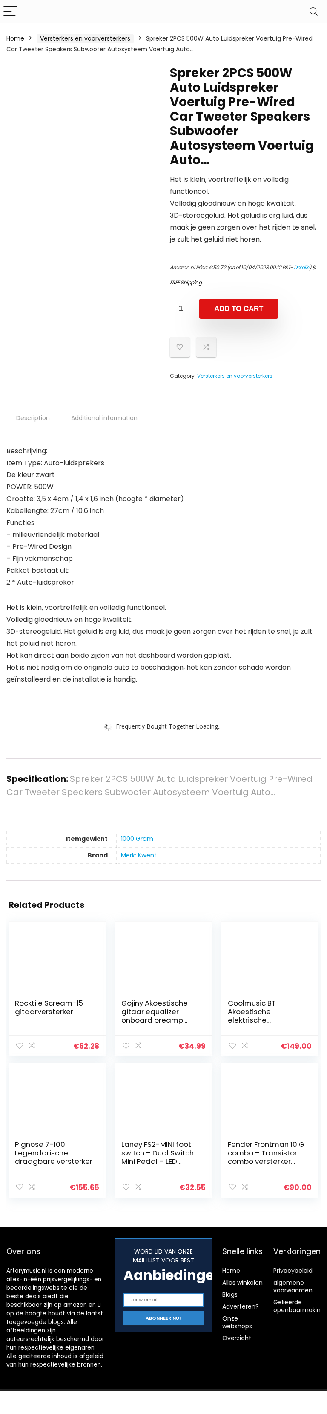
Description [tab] (33, 418)
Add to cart (238, 309)
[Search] (314, 11)
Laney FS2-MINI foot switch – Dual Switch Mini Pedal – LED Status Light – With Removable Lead (157, 1161)
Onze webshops (237, 1322)
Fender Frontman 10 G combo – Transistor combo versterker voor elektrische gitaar (266, 1161)
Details (301, 267)
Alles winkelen (242, 1282)
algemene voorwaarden (293, 1286)
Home (15, 38)
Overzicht (236, 1338)
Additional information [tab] (104, 418)
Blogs (230, 1294)
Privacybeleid (293, 1270)
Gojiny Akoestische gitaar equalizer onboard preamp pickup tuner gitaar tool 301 (155, 1020)
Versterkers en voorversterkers (85, 38)
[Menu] (10, 11)
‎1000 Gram (137, 838)
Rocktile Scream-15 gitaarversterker (49, 1007)
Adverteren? (240, 1306)
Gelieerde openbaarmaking (298, 1306)
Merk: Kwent (139, 855)
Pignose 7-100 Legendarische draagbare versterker (53, 1152)
